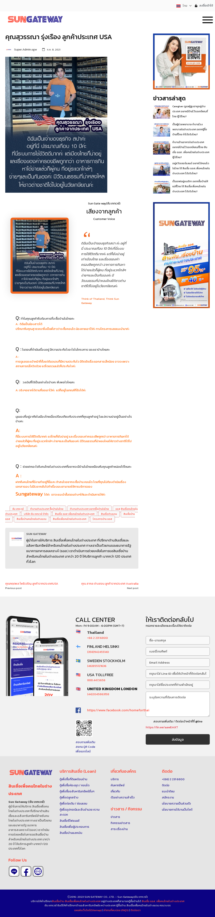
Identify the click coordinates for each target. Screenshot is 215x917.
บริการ (115, 779)
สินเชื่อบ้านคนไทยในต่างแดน (31, 519)
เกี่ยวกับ (115, 791)
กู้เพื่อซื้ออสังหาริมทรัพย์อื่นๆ (77, 791)
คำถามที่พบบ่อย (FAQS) (116, 910)
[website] (38, 871)
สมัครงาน (168, 797)
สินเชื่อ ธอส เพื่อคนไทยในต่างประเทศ (74, 514)
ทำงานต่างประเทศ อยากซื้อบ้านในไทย (89, 509)
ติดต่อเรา (136, 910)
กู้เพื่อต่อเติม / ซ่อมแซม (73, 803)
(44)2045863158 (98, 694)
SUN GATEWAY (36, 534)
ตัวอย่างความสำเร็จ (123, 797)
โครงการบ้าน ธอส (102, 519)
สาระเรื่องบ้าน (119, 829)
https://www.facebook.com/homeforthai (118, 710)
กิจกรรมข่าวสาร (120, 823)
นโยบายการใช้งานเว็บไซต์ (177, 809)
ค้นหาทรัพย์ (118, 785)
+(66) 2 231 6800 (173, 779)
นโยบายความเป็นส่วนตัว (176, 803)
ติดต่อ (165, 785)
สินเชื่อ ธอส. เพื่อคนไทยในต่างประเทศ (163, 901)
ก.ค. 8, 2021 (53, 50)
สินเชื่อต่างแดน (109, 514)
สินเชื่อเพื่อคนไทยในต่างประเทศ (69, 519)
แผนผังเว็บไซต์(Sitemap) (88, 910)
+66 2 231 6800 (97, 638)
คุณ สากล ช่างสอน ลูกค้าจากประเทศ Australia (109, 583)
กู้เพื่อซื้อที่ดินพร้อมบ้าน (73, 779)
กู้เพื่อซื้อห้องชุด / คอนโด (74, 785)
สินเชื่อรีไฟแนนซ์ (69, 821)
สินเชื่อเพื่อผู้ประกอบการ (74, 827)
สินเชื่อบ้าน (58, 901)
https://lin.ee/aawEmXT (162, 727)
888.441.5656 (96, 680)
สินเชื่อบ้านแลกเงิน (71, 833)
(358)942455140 (98, 652)
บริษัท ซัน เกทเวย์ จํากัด (36, 514)
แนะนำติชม (168, 791)
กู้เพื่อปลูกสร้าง (69, 797)
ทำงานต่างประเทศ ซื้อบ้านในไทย (46, 509)
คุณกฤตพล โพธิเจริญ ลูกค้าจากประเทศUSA (31, 583)
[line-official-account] (14, 871)
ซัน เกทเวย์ (18, 509)
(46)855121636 (96, 666)
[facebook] (26, 871)
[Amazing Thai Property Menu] (207, 19)
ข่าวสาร (115, 817)
